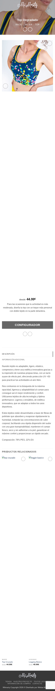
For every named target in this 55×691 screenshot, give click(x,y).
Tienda (8, 682)
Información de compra (19, 684)
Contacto (37, 684)
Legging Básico (35, 662)
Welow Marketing (45, 687)
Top (37, 24)
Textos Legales (41, 682)
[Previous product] (30, 29)
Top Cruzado (7, 662)
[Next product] (25, 29)
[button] (3, 5)
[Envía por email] (30, 334)
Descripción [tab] (8, 354)
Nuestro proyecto (22, 682)
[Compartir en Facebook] (25, 334)
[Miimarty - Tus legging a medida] (27, 5)
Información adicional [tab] (13, 360)
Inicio (18, 24)
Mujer (28, 24)
